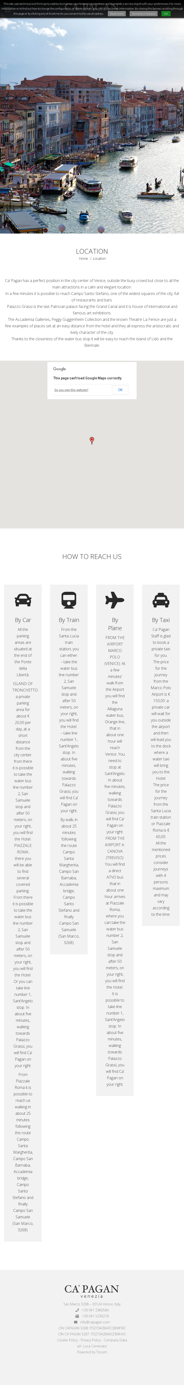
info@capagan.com (93, 1322)
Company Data (115, 1340)
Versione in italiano (143, 13)
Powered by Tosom (92, 1352)
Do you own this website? (71, 390)
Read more (116, 13)
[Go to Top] (176, 1377)
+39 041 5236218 (94, 1316)
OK (120, 390)
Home (83, 258)
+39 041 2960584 (94, 1310)
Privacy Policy (91, 1340)
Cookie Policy (67, 1340)
